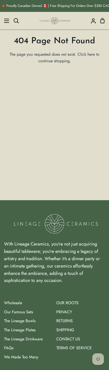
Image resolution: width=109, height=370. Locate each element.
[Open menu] (5, 21)
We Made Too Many (21, 357)
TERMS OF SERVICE (74, 348)
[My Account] (91, 21)
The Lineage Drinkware (23, 339)
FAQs (8, 348)
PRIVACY (64, 312)
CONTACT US (68, 339)
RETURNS (64, 321)
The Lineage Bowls (19, 321)
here (91, 54)
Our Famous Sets (18, 312)
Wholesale (13, 303)
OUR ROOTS (67, 303)
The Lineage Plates (19, 330)
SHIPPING (65, 330)
